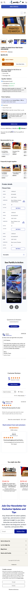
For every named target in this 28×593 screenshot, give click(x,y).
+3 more (24, 201)
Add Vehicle (8, 64)
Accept (13, 582)
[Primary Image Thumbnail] (4, 41)
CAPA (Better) (8, 83)
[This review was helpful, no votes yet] (21, 419)
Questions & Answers (14, 319)
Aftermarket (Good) (7, 81)
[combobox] (20, 395)
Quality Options (6, 79)
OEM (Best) (8, 85)
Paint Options (5, 97)
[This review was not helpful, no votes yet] (24, 419)
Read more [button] (15, 447)
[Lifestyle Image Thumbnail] (10, 41)
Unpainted (5, 105)
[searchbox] (8, 392)
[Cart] (26, 2)
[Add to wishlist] (25, 13)
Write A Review (14, 384)
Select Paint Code (6, 107)
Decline (13, 585)
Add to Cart (14, 124)
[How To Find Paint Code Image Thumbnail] (23, 41)
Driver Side (5, 73)
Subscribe (20, 531)
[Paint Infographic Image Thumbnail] (17, 41)
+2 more (23, 222)
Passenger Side (6, 75)
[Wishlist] (23, 2)
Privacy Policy (20, 578)
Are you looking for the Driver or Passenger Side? (11, 70)
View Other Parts (20, 64)
